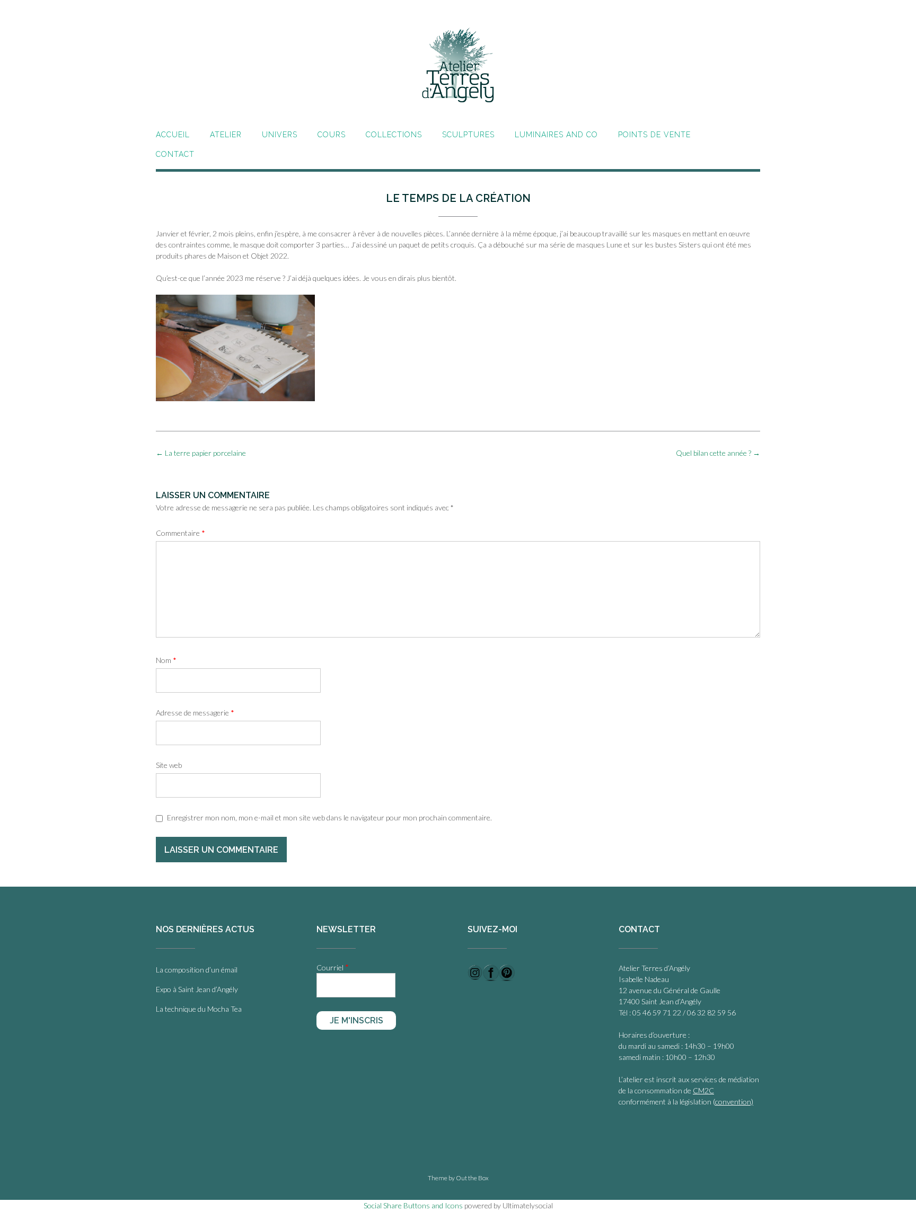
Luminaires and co (556, 134)
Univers (279, 134)
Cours (332, 134)
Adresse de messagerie (195, 712)
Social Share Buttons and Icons (413, 1205)
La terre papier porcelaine (201, 452)
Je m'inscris (356, 1020)
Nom (166, 660)
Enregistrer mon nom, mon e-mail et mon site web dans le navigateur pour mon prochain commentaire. (329, 817)
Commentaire (180, 532)
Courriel (332, 967)
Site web (169, 765)
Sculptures (468, 134)
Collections (394, 134)
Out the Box (472, 1178)
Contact (175, 154)
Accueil (173, 134)
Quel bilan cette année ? (718, 452)
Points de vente (654, 134)
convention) (734, 1101)
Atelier (226, 134)
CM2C (703, 1090)
